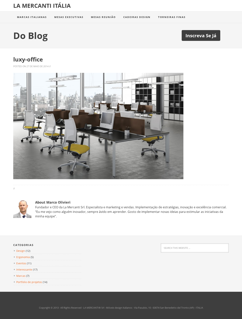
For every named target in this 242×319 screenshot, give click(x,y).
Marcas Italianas (32, 17)
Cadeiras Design (136, 17)
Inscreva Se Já (200, 35)
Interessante (24, 269)
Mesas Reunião (103, 17)
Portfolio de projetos (29, 282)
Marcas (21, 276)
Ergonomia (23, 257)
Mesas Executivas (68, 17)
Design (20, 251)
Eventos (21, 263)
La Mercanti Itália (42, 5)
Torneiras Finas (171, 17)
